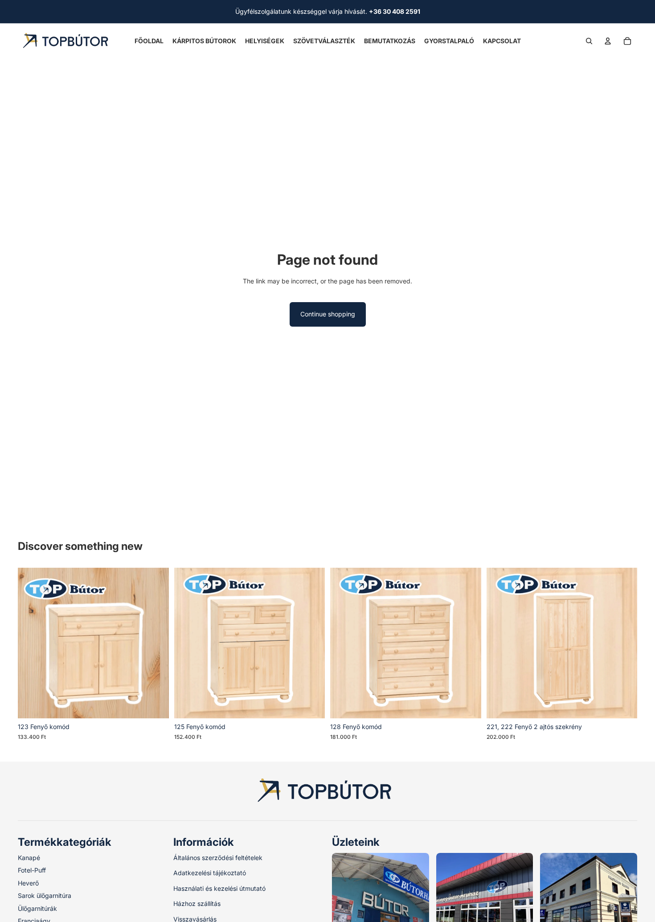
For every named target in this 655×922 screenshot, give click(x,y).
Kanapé (29, 857)
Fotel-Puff (32, 870)
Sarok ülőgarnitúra (44, 895)
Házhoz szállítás (197, 903)
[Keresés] (589, 41)
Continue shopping (327, 314)
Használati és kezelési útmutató (219, 888)
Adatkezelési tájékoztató (209, 873)
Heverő (28, 883)
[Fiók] (608, 41)
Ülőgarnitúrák (37, 908)
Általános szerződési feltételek (217, 857)
